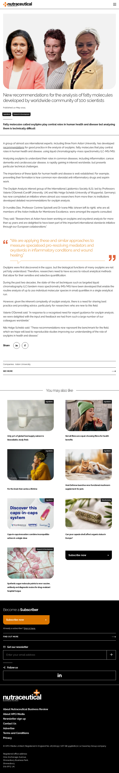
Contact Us (9, 723)
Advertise (9, 728)
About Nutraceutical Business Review (25, 709)
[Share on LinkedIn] (16, 345)
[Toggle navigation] (114, 4)
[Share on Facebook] (25, 345)
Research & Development (21, 114)
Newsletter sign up (14, 718)
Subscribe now (77, 555)
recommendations (13, 147)
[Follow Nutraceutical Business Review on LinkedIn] (59, 676)
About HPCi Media (14, 714)
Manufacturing (106, 500)
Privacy (7, 737)
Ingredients (6, 114)
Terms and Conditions (16, 733)
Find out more (10, 637)
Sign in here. (29, 628)
